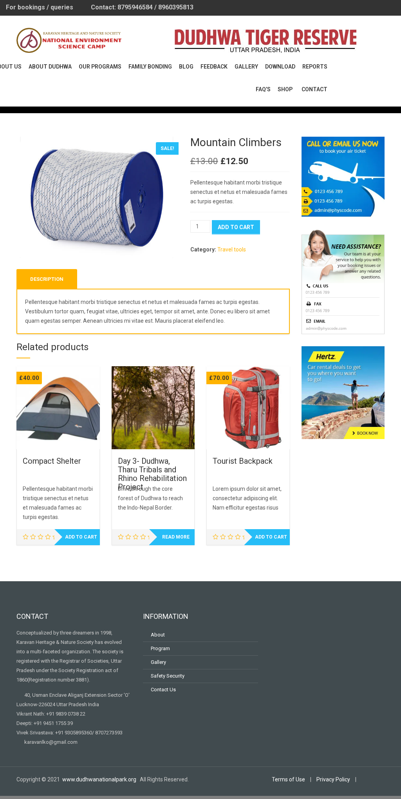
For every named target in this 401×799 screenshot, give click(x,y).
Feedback (214, 66)
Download (280, 66)
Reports (314, 66)
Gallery (246, 66)
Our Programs (100, 66)
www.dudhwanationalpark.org (99, 779)
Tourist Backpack (243, 461)
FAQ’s (263, 89)
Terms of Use (288, 779)
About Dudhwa (50, 66)
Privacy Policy (333, 779)
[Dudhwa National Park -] (69, 39)
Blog (186, 66)
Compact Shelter (52, 461)
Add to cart (236, 227)
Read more (176, 537)
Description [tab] (46, 279)
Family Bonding (150, 66)
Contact (314, 89)
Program (160, 648)
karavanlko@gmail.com (51, 742)
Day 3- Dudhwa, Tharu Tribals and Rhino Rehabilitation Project (152, 474)
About (158, 635)
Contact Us (163, 689)
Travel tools (231, 249)
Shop (285, 89)
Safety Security (167, 676)
